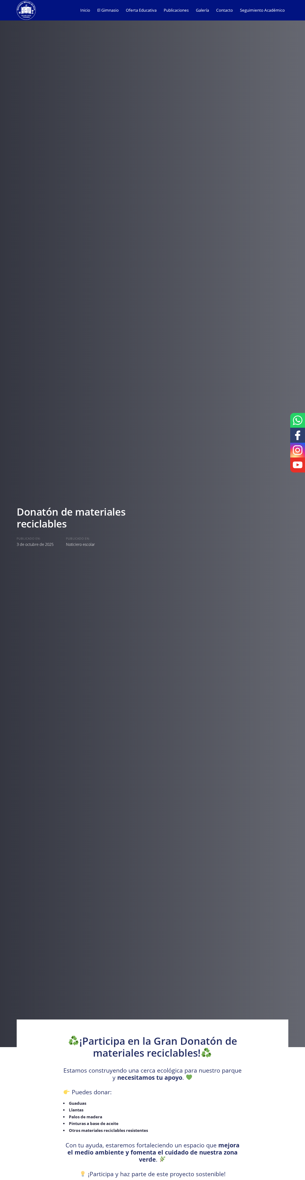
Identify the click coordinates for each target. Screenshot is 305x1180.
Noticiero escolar (80, 544)
